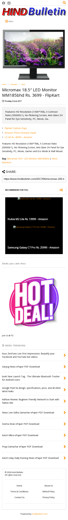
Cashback (13, 84)
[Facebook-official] (3, 3)
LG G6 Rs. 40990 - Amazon (18, 137)
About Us (48, 485)
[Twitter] (9, 3)
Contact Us (19, 497)
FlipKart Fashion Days (16, 128)
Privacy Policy (49, 497)
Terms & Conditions (19, 491)
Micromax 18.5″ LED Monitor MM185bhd (28, 158)
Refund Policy (49, 491)
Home (4, 84)
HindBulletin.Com (39, 514)
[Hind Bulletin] (34, 14)
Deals (23, 84)
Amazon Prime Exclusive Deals (20, 132)
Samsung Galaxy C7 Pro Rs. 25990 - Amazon (33, 247)
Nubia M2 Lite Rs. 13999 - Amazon (28, 219)
